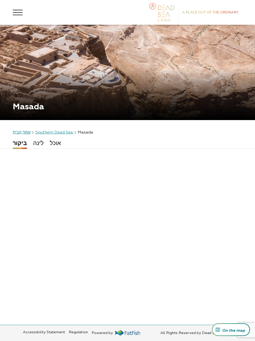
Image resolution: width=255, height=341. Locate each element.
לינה (38, 143)
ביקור (20, 143)
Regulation (78, 332)
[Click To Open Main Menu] (18, 12)
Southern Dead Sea (54, 133)
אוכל (55, 143)
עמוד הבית (22, 133)
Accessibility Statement (44, 332)
